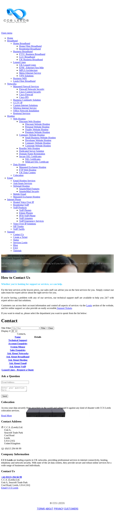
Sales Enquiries (17, 350)
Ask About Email (18, 363)
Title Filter (6, 328)
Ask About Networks (17, 353)
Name (18, 337)
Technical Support (17, 340)
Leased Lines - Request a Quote (18, 370)
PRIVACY (58, 508)
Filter (43, 328)
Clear (50, 328)
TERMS (41, 508)
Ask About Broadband (17, 356)
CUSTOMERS (71, 508)
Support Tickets (64, 308)
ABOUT (49, 508)
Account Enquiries (17, 343)
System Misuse (17, 347)
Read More (6, 415)
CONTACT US (8, 271)
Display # (6, 331)
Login (89, 305)
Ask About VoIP (17, 366)
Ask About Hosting (17, 360)
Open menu (6, 33)
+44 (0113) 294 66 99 (11, 477)
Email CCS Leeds (9, 488)
